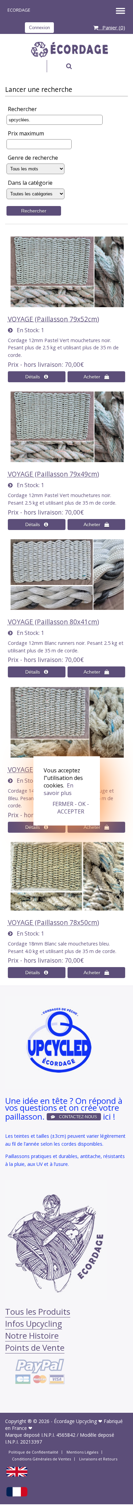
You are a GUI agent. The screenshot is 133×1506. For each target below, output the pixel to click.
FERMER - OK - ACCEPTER (71, 807)
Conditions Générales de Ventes (41, 1458)
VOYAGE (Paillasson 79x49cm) (53, 474)
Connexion (39, 27)
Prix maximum (26, 133)
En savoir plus (58, 789)
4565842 (65, 1435)
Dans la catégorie (30, 182)
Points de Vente (34, 1347)
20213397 (31, 1441)
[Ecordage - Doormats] (16, 1475)
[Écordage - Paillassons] (16, 1495)
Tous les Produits (37, 1311)
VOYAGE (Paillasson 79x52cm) (53, 319)
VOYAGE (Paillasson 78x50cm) (53, 922)
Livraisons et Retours (98, 1458)
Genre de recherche (33, 157)
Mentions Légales (82, 1452)
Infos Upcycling (33, 1323)
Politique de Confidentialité (33, 1452)
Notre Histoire (32, 1335)
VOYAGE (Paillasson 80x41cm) (53, 621)
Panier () (111, 27)
